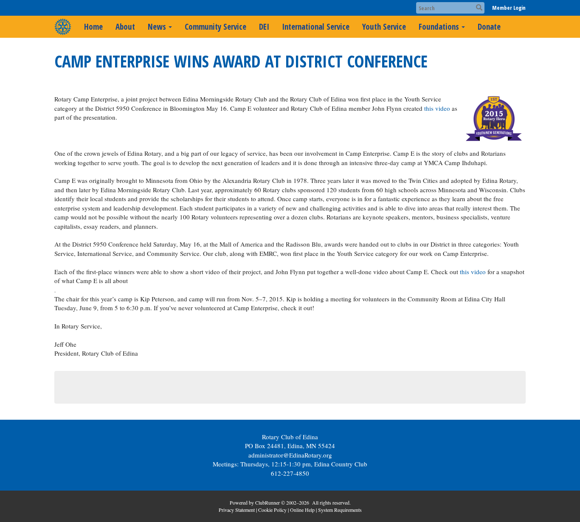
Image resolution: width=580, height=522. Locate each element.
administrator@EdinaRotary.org (290, 455)
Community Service (215, 26)
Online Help (302, 509)
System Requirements (340, 509)
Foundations (439, 26)
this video (437, 108)
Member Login (509, 7)
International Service (315, 26)
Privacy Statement (237, 509)
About (125, 26)
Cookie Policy (272, 509)
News (157, 26)
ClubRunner (267, 502)
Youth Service (384, 26)
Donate (489, 26)
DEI (264, 26)
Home (93, 26)
